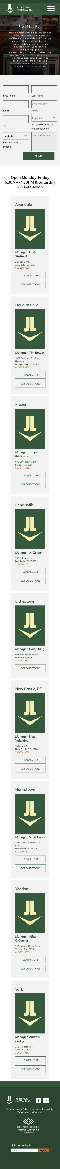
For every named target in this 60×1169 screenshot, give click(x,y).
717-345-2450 (22, 660)
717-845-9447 (22, 1052)
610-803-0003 (22, 952)
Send (38, 156)
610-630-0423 (22, 851)
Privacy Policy (21, 1109)
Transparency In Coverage (30, 1112)
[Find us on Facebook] (38, 1100)
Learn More (30, 275)
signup (43, 1150)
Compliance (35, 1109)
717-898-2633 (22, 564)
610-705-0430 (22, 367)
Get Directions (30, 284)
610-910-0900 (22, 267)
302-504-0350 (22, 752)
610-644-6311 (22, 467)
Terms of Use (48, 1109)
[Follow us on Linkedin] (46, 1100)
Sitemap (10, 1109)
